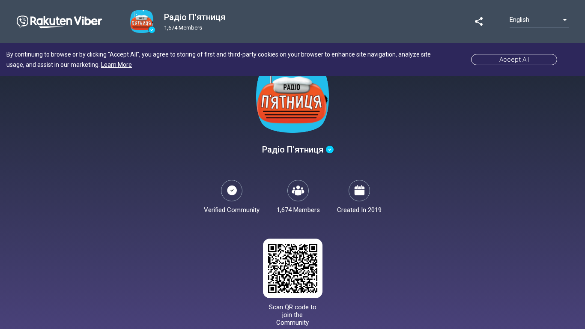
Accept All (514, 59)
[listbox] (539, 20)
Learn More (116, 64)
